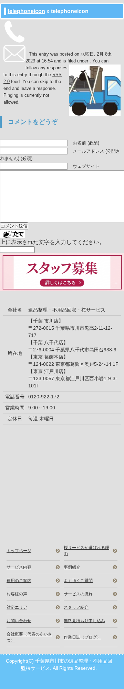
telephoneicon (26, 11)
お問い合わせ (19, 620)
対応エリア (17, 607)
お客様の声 (17, 594)
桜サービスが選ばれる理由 (86, 550)
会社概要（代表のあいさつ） (29, 637)
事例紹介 (72, 567)
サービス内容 (19, 567)
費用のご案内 (19, 580)
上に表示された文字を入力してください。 (52, 242)
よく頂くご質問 (78, 580)
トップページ (19, 550)
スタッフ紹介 (76, 607)
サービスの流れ (78, 594)
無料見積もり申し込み (84, 620)
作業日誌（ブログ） (82, 637)
